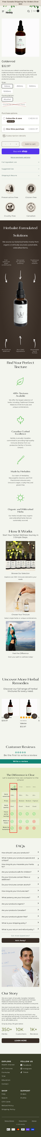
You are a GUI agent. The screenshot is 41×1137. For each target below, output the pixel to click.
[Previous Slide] (6, 716)
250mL (20, 86)
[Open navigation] (3, 11)
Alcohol (7, 99)
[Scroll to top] (36, 1131)
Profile (23, 1098)
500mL (32, 86)
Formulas (6, 1072)
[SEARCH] (28, 11)
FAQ (3, 1094)
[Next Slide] (34, 716)
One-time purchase (15, 129)
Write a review (20, 761)
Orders (23, 1094)
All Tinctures (7, 1069)
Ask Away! (20, 940)
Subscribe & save (14, 119)
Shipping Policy (8, 1109)
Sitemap (34, 1121)
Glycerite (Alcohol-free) (14, 104)
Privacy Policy (23, 1121)
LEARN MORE (21, 1040)
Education (6, 1080)
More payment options (20, 157)
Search (5, 1098)
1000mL (7, 91)
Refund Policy (8, 1106)
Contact (5, 1084)
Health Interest (8, 1065)
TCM (3, 1076)
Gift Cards (6, 1102)
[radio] (4, 118)
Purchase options (9, 113)
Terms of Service (9, 1121)
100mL (7, 86)
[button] (20, 129)
